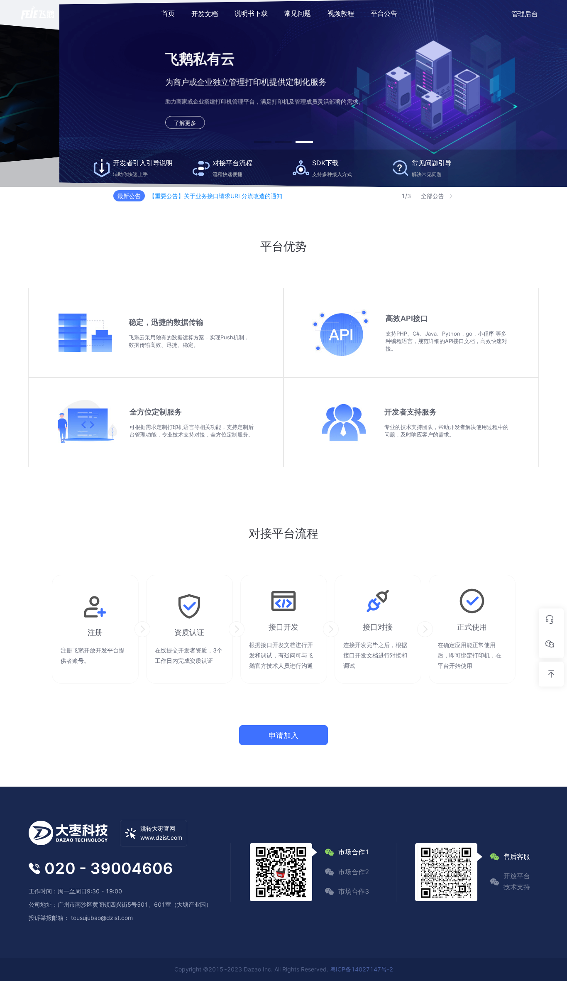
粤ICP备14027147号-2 (361, 969)
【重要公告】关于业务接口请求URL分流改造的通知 (215, 195)
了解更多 (134, 123)
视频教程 (340, 13)
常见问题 (297, 13)
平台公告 (384, 13)
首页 (168, 13)
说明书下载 (251, 13)
